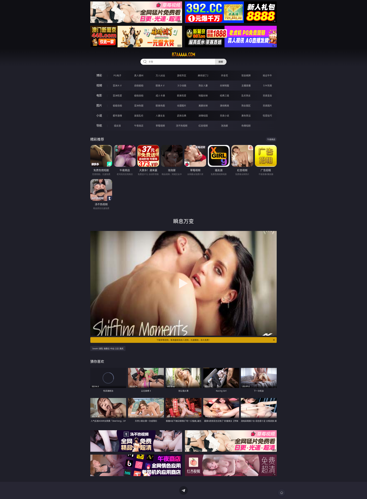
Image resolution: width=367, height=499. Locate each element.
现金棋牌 (246, 75)
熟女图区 (246, 105)
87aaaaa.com (183, 54)
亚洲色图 (138, 105)
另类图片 (267, 105)
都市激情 (117, 115)
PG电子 (117, 75)
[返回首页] (281, 492)
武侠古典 (181, 115)
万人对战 (160, 75)
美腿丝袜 (203, 105)
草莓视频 (160, 125)
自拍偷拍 (138, 85)
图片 (99, 105)
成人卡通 (160, 95)
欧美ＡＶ (160, 85)
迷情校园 (203, 115)
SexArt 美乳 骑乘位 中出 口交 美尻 (107, 348)
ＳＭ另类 (267, 85)
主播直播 (246, 85)
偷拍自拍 (138, 95)
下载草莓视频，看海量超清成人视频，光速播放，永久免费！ (183, 340)
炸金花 (224, 75)
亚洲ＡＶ (117, 85)
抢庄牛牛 (267, 75)
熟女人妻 (203, 85)
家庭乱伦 (138, 115)
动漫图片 (181, 105)
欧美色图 (160, 105)
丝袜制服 (224, 85)
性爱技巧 (267, 115)
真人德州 (138, 75)
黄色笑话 (246, 115)
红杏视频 (203, 125)
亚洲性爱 (117, 95)
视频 (99, 85)
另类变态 (267, 95)
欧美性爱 (181, 95)
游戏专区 (181, 75)
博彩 (99, 75)
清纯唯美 (224, 105)
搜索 (220, 61)
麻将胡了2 (203, 75)
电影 (99, 95)
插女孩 (117, 125)
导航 (99, 126)
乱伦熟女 (246, 95)
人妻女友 (160, 115)
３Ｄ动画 (181, 85)
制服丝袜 (203, 95)
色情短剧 (246, 125)
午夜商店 (138, 125)
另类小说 (224, 115)
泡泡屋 (224, 125)
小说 (99, 115)
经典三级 (224, 95)
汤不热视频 (181, 125)
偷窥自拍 (117, 105)
